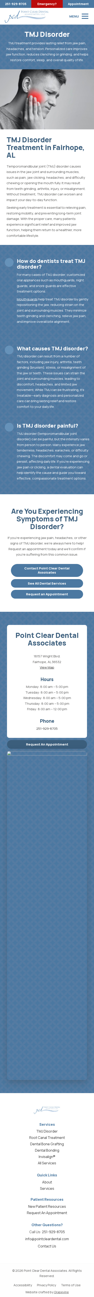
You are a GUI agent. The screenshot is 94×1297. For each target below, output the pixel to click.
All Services (47, 1163)
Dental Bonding (47, 1150)
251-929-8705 (15, 4)
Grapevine (61, 1292)
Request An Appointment (47, 744)
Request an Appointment (47, 594)
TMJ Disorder (47, 1131)
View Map (47, 667)
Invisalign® (47, 1156)
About (47, 1182)
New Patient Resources (47, 1206)
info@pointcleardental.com (47, 1238)
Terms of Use (71, 1285)
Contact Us (47, 1246)
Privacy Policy (46, 1285)
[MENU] (85, 16)
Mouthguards (27, 299)
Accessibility (23, 1285)
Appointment (78, 4)
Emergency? (47, 4)
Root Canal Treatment (47, 1137)
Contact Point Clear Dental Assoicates (47, 570)
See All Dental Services (47, 583)
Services (47, 1188)
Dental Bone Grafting (47, 1144)
